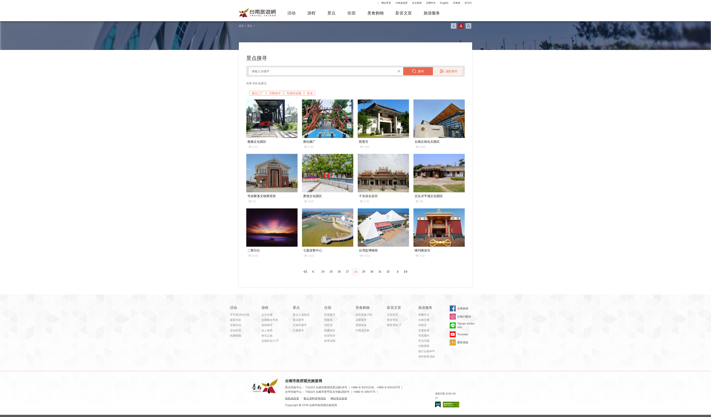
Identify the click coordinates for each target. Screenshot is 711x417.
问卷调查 (423, 346)
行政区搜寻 (300, 325)
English (444, 2)
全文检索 (417, 2)
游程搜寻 (267, 325)
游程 (311, 13)
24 (322, 271)
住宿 (351, 13)
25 (331, 271)
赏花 (310, 93)
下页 (313, 271)
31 (379, 271)
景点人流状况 (301, 314)
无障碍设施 (293, 93)
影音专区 (392, 320)
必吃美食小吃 (364, 314)
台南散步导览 (269, 320)
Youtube (462, 334)
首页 (241, 25)
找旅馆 (328, 320)
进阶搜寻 (451, 71)
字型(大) (468, 26)
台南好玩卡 (268, 340)
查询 (421, 71)
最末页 (405, 271)
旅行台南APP (426, 351)
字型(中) (461, 26)
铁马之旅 (267, 335)
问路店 (422, 325)
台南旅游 (462, 308)
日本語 (456, 2)
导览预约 (423, 335)
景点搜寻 (298, 320)
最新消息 (235, 320)
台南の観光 (464, 316)
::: (378, 3)
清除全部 (398, 71)
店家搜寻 (361, 320)
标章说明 (329, 340)
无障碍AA (451, 404)
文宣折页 (392, 314)
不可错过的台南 (239, 314)
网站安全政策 (339, 398)
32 (388, 271)
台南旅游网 (257, 13)
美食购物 (375, 13)
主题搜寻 (298, 330)
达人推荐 (267, 330)
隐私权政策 (292, 398)
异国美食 (361, 325)
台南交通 (423, 320)
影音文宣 (403, 13)
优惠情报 (235, 335)
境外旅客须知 (426, 356)
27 (347, 271)
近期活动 (235, 325)
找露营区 (329, 330)
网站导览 (386, 2)
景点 (331, 13)
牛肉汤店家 (362, 330)
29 (363, 271)
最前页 (305, 271)
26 (339, 271)
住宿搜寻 (329, 314)
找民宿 (328, 325)
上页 (397, 271)
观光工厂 (257, 93)
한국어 (468, 2)
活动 (291, 13)
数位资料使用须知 (315, 398)
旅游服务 (432, 13)
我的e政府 (438, 404)
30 (371, 271)
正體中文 (431, 2)
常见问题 (423, 340)
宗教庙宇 (275, 93)
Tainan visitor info (466, 325)
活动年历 (235, 330)
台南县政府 (401, 2)
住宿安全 (329, 335)
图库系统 (392, 325)
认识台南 (267, 314)
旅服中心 (423, 314)
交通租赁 (423, 330)
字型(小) (453, 26)
